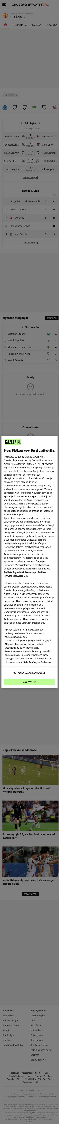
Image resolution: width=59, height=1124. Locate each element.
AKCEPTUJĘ (29, 682)
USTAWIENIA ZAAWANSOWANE (29, 673)
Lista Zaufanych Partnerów (37, 662)
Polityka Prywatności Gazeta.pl (20, 572)
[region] (29, 562)
